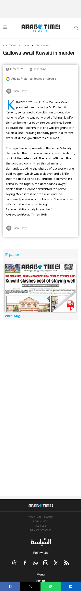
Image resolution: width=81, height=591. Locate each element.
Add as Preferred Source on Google (33, 79)
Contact (40, 580)
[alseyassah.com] (40, 542)
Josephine (40, 69)
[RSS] (66, 562)
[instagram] (45, 562)
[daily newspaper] (40, 288)
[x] (56, 562)
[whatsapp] (50, 586)
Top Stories (42, 45)
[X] (30, 586)
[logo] (41, 27)
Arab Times (9, 45)
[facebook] (10, 586)
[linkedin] (70, 586)
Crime (25, 45)
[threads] (14, 562)
